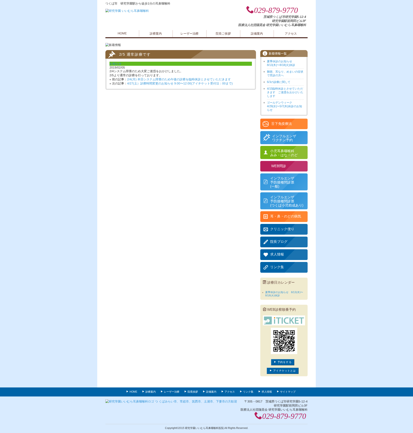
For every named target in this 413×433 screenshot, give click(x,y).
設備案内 (257, 33)
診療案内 (156, 33)
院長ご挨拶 (223, 33)
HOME (122, 33)
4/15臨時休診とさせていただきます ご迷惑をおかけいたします (285, 92)
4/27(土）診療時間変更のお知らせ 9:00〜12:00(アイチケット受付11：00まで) (180, 83)
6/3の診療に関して (278, 82)
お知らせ (115, 63)
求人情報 (267, 391)
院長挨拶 (193, 391)
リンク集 (248, 391)
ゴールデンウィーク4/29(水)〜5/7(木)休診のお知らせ (284, 106)
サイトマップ (288, 391)
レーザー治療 (189, 33)
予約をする (284, 362)
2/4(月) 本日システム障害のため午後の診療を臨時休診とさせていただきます (179, 79)
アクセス (291, 33)
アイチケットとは (284, 370)
